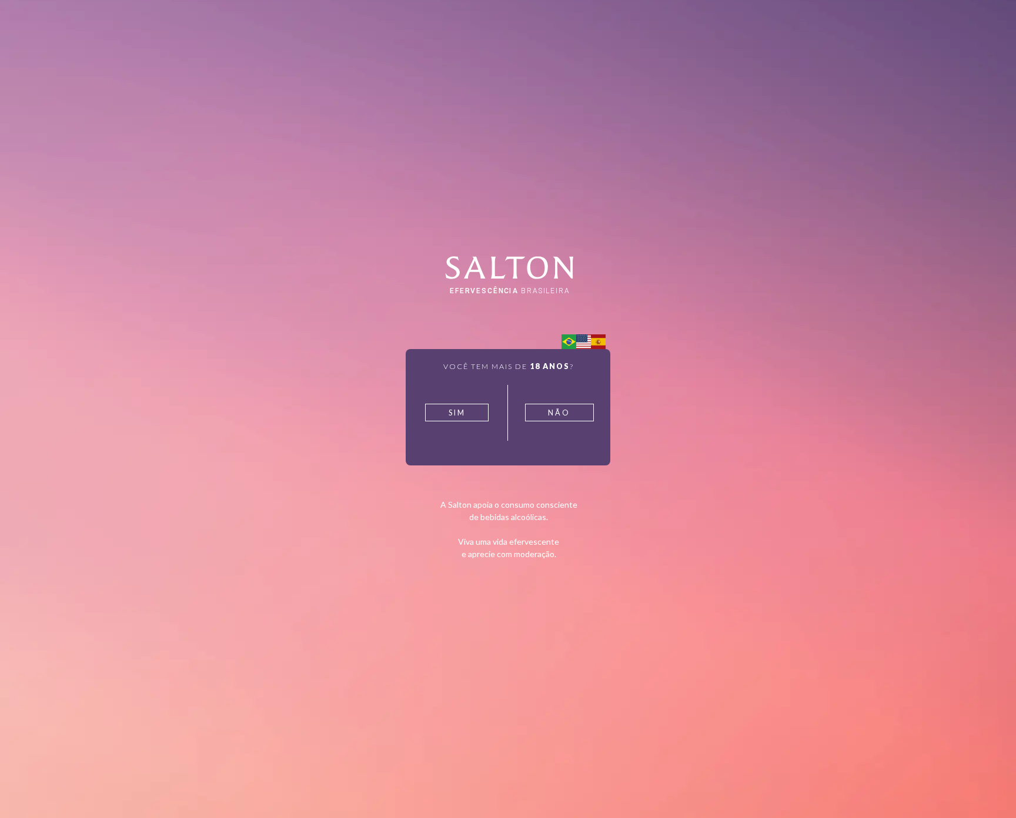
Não (559, 412)
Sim (457, 412)
